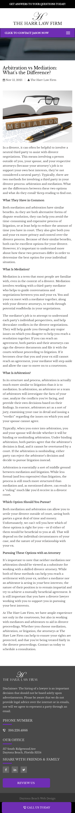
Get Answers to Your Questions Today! (37, 4)
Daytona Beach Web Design (37, 798)
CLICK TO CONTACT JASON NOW (27, 33)
